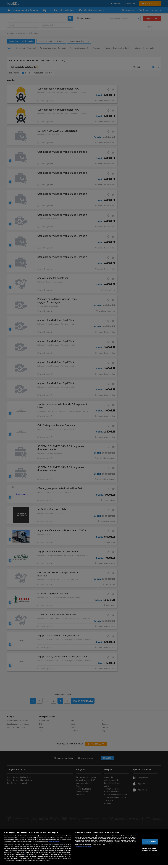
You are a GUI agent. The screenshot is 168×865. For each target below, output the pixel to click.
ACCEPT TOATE (150, 842)
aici (25, 854)
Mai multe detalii (54, 841)
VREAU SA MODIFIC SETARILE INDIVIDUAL (149, 849)
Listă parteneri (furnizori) (83, 846)
